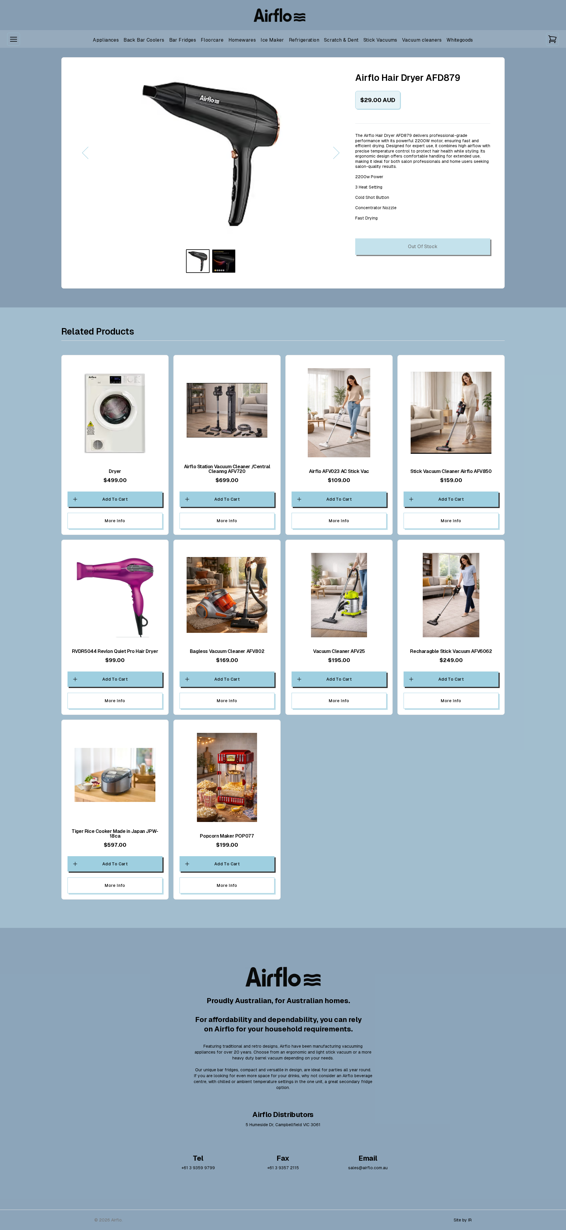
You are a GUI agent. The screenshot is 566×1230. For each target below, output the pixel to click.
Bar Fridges (182, 40)
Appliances (106, 40)
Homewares (242, 40)
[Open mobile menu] (13, 39)
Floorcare (212, 40)
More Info (115, 520)
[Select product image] (198, 261)
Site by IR (463, 1220)
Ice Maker (272, 40)
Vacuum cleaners (422, 40)
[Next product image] (278, 153)
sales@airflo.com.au (368, 1167)
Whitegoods (460, 40)
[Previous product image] (143, 153)
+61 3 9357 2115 (283, 1167)
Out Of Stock (423, 246)
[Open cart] (552, 39)
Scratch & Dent (341, 40)
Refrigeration (304, 40)
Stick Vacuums (380, 40)
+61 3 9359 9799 (198, 1167)
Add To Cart (115, 499)
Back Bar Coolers (144, 40)
